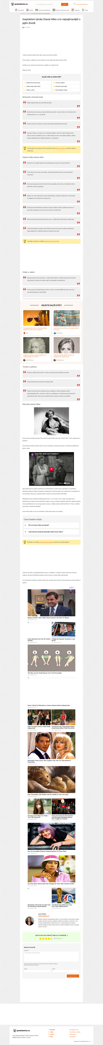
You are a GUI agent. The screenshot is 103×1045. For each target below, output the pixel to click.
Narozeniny (21, 10)
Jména (52, 1034)
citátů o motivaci (60, 148)
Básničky (77, 10)
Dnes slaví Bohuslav (82, 4)
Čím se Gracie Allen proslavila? (38, 525)
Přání (51, 1036)
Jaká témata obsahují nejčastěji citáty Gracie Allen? (45, 532)
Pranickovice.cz (23, 13)
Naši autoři (73, 1034)
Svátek (31, 10)
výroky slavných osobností (46, 542)
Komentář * (26, 950)
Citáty (86, 10)
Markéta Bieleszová (43, 916)
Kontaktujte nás (74, 1029)
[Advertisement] (51, 41)
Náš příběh (73, 1036)
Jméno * (26, 968)
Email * (53, 968)
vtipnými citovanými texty (51, 241)
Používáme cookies (75, 1032)
